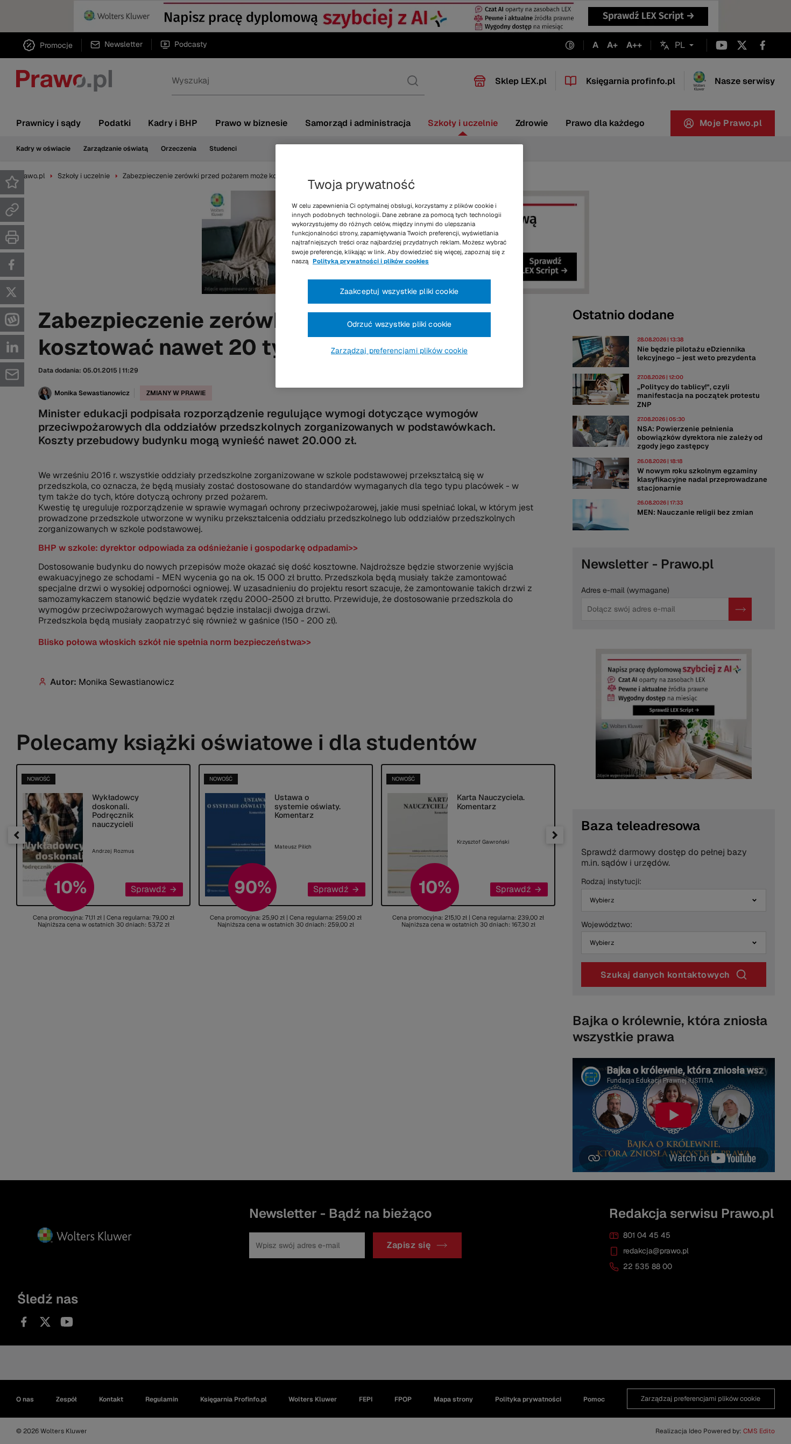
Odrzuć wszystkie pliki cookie (399, 324)
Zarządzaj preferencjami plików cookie (399, 350)
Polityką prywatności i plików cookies (371, 261)
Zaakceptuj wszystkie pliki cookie (399, 291)
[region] (399, 266)
